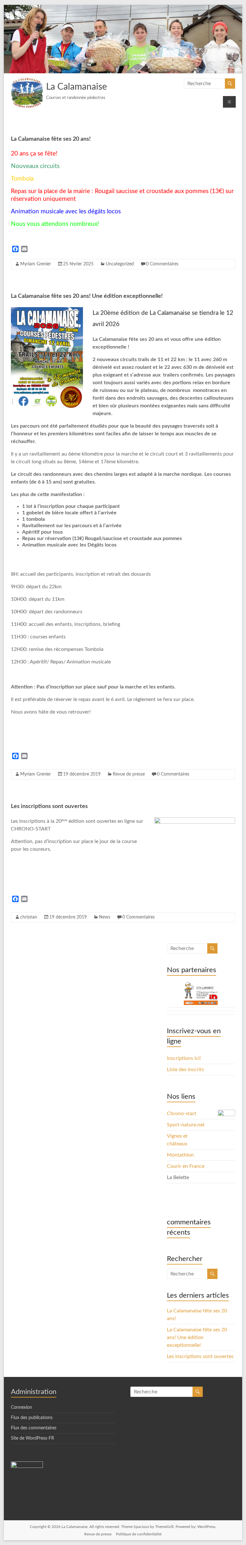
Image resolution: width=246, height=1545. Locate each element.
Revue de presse (129, 774)
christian (28, 917)
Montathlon (180, 1155)
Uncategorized (120, 264)
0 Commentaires (162, 264)
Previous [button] (175, 995)
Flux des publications (32, 1418)
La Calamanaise (76, 86)
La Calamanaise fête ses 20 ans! (51, 139)
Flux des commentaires (33, 1428)
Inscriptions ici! (184, 1058)
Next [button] (227, 995)
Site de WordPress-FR (32, 1438)
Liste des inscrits (185, 1069)
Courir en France (185, 1166)
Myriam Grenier (35, 264)
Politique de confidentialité (138, 1534)
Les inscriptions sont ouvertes (49, 806)
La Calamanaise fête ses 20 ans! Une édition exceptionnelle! (87, 296)
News (104, 917)
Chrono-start (181, 1113)
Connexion (21, 1407)
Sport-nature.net (186, 1124)
